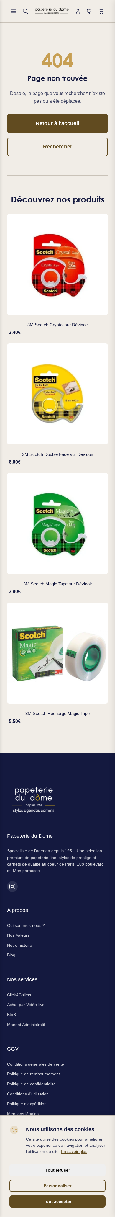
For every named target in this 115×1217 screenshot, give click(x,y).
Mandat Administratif (26, 1024)
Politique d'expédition (27, 1103)
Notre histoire (19, 945)
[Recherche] (25, 11)
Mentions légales (23, 1113)
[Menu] (13, 11)
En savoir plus (74, 1151)
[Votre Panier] (101, 11)
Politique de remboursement (33, 1074)
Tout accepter (57, 1201)
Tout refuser (57, 1170)
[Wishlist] (89, 11)
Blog (11, 955)
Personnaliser (57, 1185)
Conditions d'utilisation (28, 1094)
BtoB (11, 1014)
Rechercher (57, 147)
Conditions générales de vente (35, 1064)
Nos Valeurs (18, 935)
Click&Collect (19, 994)
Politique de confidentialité (31, 1084)
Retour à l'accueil (57, 123)
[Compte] (78, 11)
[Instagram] (12, 886)
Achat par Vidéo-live (26, 1004)
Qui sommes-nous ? (26, 925)
